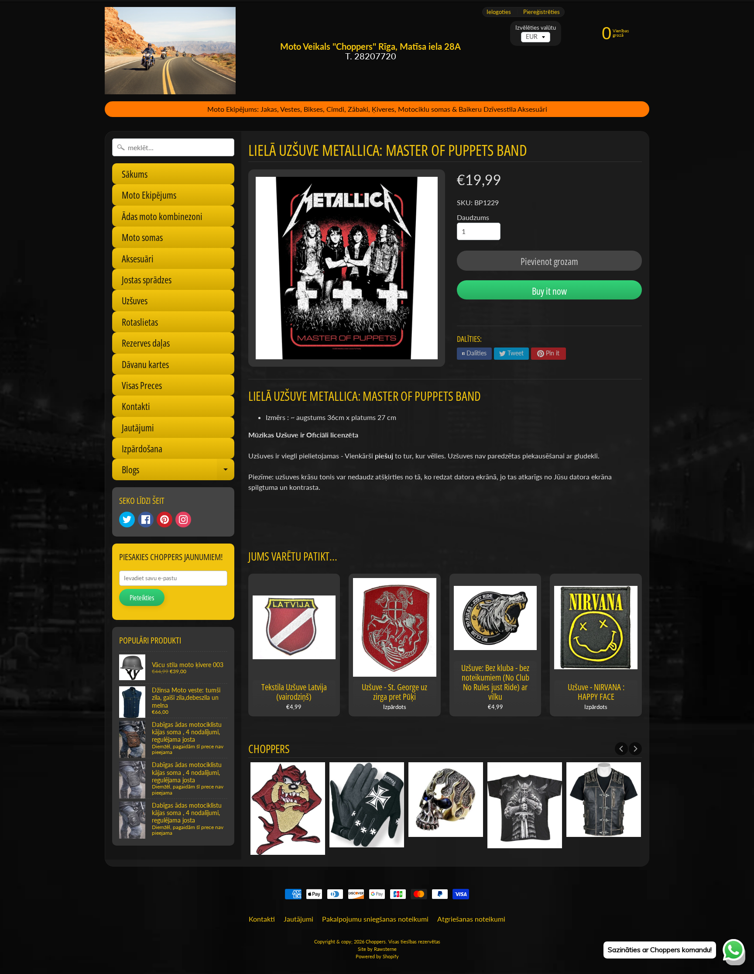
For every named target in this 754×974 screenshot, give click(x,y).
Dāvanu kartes (145, 364)
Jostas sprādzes (146, 279)
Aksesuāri (138, 258)
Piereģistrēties (541, 12)
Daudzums (473, 217)
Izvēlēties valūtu (535, 27)
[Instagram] (183, 519)
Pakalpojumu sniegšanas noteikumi (375, 919)
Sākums (134, 173)
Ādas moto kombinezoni (162, 216)
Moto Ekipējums (149, 194)
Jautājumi (138, 427)
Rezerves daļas (146, 342)
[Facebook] (146, 519)
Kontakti (136, 406)
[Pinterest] (164, 519)
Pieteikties (142, 597)
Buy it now (549, 290)
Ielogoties (499, 12)
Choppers (376, 941)
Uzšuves (134, 300)
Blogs (178, 471)
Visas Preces (142, 385)
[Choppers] (170, 50)
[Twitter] (127, 519)
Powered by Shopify (377, 956)
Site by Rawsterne (377, 949)
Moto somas (142, 237)
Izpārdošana (142, 448)
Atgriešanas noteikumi (471, 919)
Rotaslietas (140, 321)
